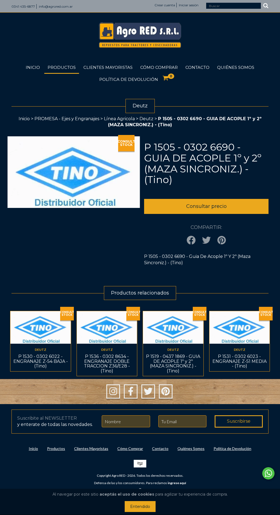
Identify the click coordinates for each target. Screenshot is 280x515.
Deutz (146, 118)
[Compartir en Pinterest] (221, 240)
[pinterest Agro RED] (166, 391)
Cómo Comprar (159, 67)
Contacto (197, 67)
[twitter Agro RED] (148, 391)
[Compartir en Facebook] (191, 240)
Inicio (33, 67)
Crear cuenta (164, 5)
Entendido (140, 506)
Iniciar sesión (189, 5)
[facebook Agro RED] (131, 391)
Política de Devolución (128, 79)
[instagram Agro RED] (113, 391)
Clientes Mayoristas (108, 67)
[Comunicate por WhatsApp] (268, 473)
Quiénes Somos (235, 67)
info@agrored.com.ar (56, 6)
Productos (62, 67)
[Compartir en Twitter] (206, 240)
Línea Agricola (120, 118)
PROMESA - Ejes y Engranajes (66, 118)
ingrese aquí (177, 483)
